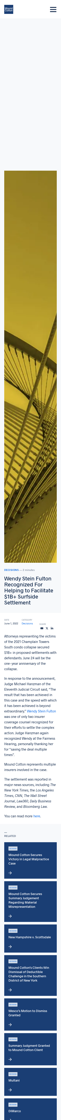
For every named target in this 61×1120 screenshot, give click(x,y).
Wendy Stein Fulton (41, 711)
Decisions (11, 569)
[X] (46, 628)
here (36, 816)
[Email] (41, 628)
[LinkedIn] (52, 628)
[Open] (53, 9)
